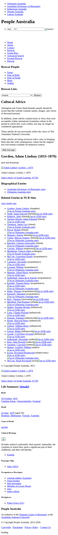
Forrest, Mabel (14, 331)
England (36, 401)
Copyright (6, 527)
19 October (6, 398)
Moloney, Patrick (15, 235)
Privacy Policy (31, 527)
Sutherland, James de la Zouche (22, 278)
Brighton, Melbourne (11, 415)
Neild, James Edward (17, 214)
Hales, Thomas (14, 291)
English (10, 455)
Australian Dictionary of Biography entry (26, 189)
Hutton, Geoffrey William (19, 347)
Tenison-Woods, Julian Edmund (22, 219)
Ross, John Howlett (16, 342)
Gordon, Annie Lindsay (18, 208)
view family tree (8, 203)
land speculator (14, 483)
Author (10, 83)
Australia (35, 415)
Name (10, 72)
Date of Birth (13, 75)
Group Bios (12, 53)
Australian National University (15, 517)
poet (9, 489)
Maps (9, 80)
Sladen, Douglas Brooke (18, 307)
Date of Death (13, 78)
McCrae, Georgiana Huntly (20, 256)
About (10, 45)
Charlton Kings (8, 401)
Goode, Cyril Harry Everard (20, 334)
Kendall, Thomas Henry (18, 283)
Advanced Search (15, 55)
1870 (12, 413)
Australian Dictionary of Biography (23, 6)
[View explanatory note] (3, 439)
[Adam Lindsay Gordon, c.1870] (17, 167)
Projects (11, 50)
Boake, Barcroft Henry (18, 320)
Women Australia (15, 11)
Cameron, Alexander (17, 262)
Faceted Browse (14, 58)
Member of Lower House (19, 486)
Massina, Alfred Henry (18, 272)
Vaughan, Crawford (16, 344)
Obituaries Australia (16, 3)
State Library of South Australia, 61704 (19, 177)
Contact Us (45, 527)
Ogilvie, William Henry (18, 326)
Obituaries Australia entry (19, 192)
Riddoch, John (14, 216)
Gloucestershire (24, 401)
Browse (10, 61)
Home (10, 42)
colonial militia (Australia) (19, 478)
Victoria (26, 415)
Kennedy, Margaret (16, 294)
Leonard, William (15, 267)
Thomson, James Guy (17, 224)
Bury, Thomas (14, 299)
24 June (4, 413)
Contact (10, 47)
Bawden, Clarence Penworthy (21, 243)
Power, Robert (14, 230)
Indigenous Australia (16, 9)
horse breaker (13, 480)
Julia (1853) (12, 466)
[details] (24, 386)
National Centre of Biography (33, 514)
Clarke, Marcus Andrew (18, 238)
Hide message (8, 150)
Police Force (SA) (15, 503)
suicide (4, 427)
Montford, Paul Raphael (18, 302)
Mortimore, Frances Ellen (19, 251)
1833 (15, 398)
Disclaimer (18, 527)
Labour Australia (15, 14)
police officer (13, 491)
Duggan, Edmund (15, 318)
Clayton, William (15, 248)
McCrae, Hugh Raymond (19, 360)
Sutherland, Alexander (17, 339)
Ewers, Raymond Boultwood (21, 352)
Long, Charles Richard (18, 312)
